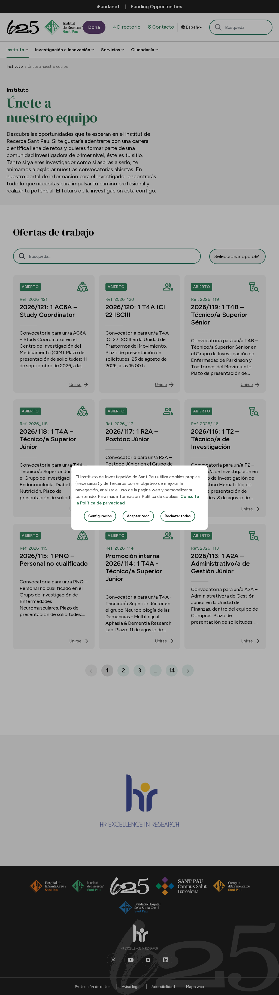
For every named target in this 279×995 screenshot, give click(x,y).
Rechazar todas (178, 516)
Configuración (100, 516)
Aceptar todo (138, 516)
